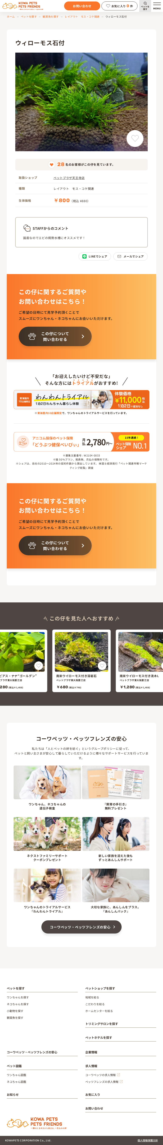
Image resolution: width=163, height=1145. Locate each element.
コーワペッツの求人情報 (100, 1075)
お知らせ (13, 1094)
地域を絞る (92, 997)
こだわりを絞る (95, 1004)
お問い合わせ (82, 6)
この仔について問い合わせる (55, 336)
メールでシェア (134, 256)
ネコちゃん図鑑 (16, 1082)
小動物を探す (15, 1011)
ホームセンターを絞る (99, 1011)
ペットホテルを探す (98, 1037)
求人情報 (91, 1066)
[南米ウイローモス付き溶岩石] (81, 661)
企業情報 (91, 1052)
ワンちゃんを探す (18, 997)
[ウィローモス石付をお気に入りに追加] (134, 138)
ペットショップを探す (100, 988)
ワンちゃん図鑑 (16, 1075)
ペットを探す (145, 8)
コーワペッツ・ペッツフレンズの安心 (80, 926)
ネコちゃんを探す (18, 1004)
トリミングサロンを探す (101, 1024)
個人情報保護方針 (148, 1140)
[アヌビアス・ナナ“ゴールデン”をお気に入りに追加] (38, 665)
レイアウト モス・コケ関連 (82, 16)
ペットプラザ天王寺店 (69, 178)
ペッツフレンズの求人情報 (101, 1082)
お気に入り (92, 1094)
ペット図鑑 (14, 1066)
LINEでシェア (98, 256)
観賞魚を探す (51, 16)
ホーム (11, 16)
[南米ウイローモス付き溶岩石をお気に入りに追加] (102, 665)
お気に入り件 (122, 6)
